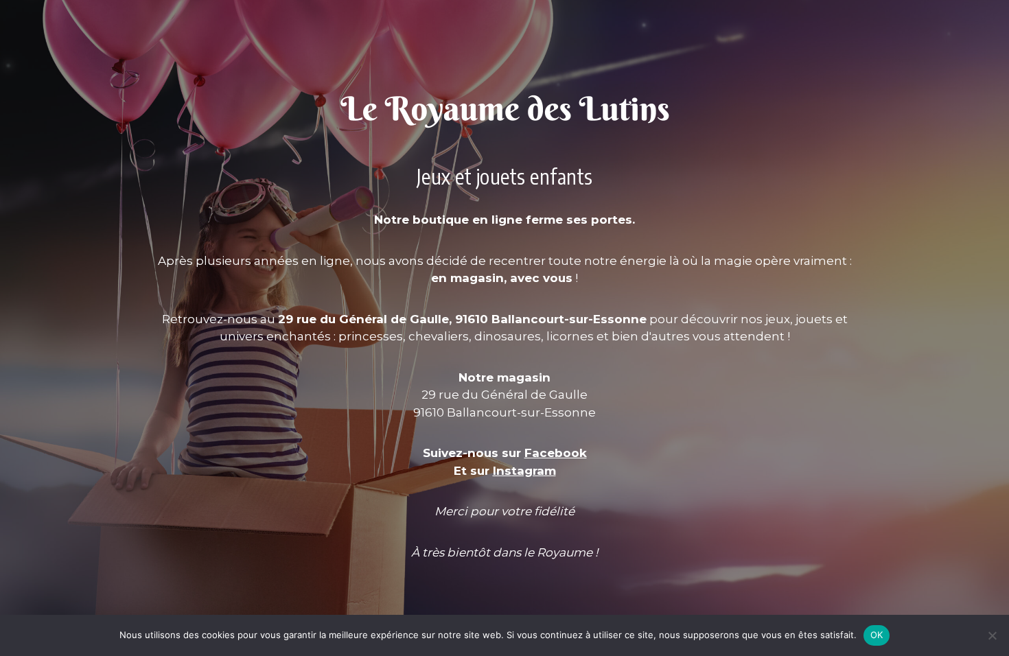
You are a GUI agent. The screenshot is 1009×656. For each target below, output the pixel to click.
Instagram (524, 471)
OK (876, 634)
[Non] (992, 635)
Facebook (555, 453)
